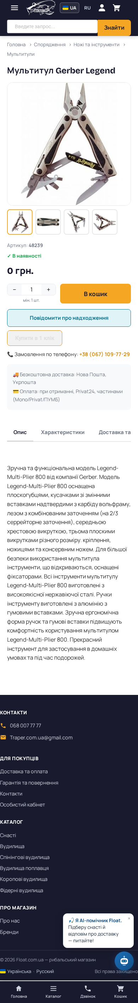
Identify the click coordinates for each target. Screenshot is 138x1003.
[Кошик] (117, 8)
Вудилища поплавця (24, 868)
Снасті (8, 835)
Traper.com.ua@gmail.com (41, 737)
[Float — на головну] (41, 8)
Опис (20, 432)
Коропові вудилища (23, 879)
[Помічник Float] (124, 961)
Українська (18, 971)
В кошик (95, 294)
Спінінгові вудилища (25, 857)
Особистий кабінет (22, 804)
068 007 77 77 (25, 725)
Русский (45, 971)
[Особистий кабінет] (102, 8)
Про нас (10, 920)
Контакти (11, 793)
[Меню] (14, 7)
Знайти (114, 27)
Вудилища (12, 846)
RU (87, 8)
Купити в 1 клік (34, 338)
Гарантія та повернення (29, 782)
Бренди (9, 932)
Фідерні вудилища (21, 890)
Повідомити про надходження (69, 318)
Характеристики (63, 432)
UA (72, 8)
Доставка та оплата (24, 771)
